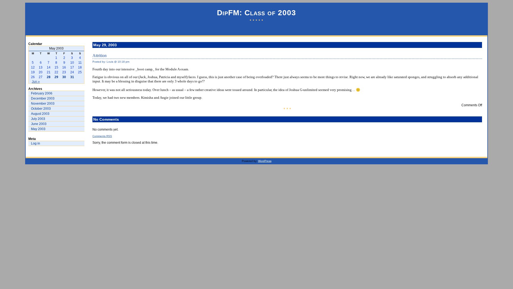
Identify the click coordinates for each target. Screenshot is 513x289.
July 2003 (38, 119)
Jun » (36, 81)
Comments (102, 136)
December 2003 (43, 98)
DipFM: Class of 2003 (256, 13)
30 (64, 77)
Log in (35, 143)
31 (72, 77)
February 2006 (41, 93)
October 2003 (41, 109)
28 (48, 77)
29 (56, 77)
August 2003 (40, 114)
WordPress (264, 160)
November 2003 (43, 103)
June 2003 (38, 124)
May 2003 (38, 129)
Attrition (99, 55)
